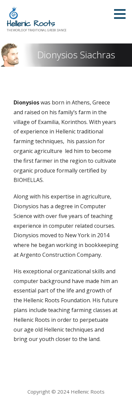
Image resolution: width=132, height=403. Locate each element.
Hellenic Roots (31, 23)
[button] (122, 14)
